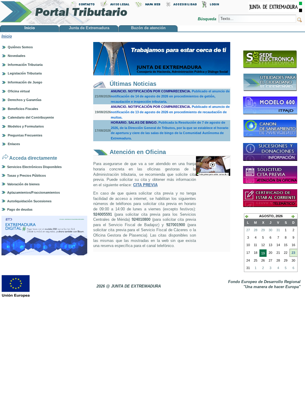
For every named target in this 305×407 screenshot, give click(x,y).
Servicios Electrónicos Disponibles (34, 167)
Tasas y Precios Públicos (26, 175)
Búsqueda (207, 19)
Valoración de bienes (23, 184)
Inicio (6, 36)
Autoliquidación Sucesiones (29, 201)
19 (262, 254)
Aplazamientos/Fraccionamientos (33, 192)
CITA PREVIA (145, 185)
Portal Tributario (63, 12)
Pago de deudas (19, 209)
